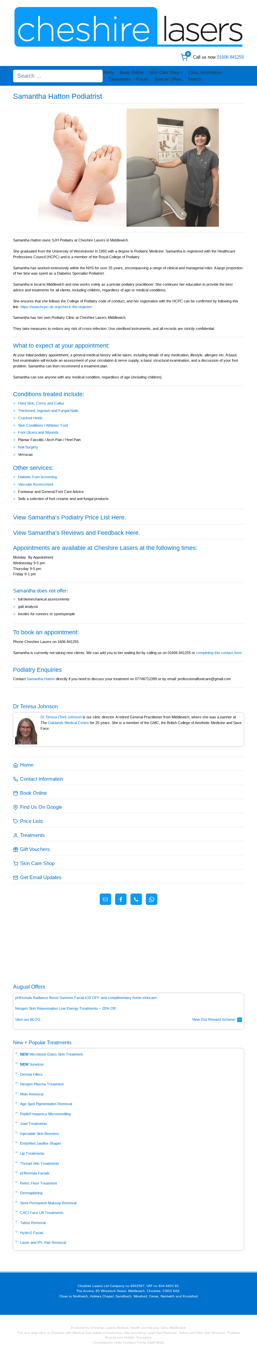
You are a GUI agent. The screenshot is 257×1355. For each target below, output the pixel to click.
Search (194, 79)
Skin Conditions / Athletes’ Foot (43, 425)
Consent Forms (134, 1342)
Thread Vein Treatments (39, 1163)
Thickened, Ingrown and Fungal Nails (48, 411)
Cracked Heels (30, 418)
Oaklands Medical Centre (68, 723)
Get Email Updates (41, 877)
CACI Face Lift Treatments (42, 1213)
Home (108, 72)
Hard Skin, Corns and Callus (41, 403)
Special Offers (168, 79)
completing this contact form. (219, 653)
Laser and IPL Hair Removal (43, 1242)
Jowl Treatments (33, 1124)
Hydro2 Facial (31, 1233)
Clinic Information (205, 72)
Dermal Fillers (31, 1074)
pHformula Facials (35, 1173)
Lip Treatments (32, 1153)
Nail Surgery (28, 447)
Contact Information (41, 779)
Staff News (155, 1342)
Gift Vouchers (35, 849)
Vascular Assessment (35, 484)
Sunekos (36, 1064)
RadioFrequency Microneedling (45, 1114)
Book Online (132, 72)
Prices (142, 79)
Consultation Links (108, 1342)
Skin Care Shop (164, 72)
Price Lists (31, 821)
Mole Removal (31, 1094)
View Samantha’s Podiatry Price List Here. (69, 517)
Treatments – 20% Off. (98, 1008)
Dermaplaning (31, 1193)
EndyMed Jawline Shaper (40, 1143)
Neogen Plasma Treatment (42, 1084)
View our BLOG (27, 1019)
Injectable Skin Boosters (39, 1134)
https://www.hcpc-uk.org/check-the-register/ (56, 307)
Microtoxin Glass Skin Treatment (56, 1054)
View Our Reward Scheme (213, 1019)
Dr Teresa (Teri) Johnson (61, 717)
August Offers (29, 987)
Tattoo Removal (33, 1223)
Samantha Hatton (41, 679)
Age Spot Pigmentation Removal (46, 1104)
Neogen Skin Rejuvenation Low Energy (47, 1008)
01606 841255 (230, 57)
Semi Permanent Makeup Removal (48, 1203)
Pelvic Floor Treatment (38, 1183)
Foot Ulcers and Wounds (38, 432)
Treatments (119, 79)
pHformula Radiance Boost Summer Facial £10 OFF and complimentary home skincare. (86, 998)
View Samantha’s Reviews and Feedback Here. (76, 532)
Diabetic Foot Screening (37, 477)
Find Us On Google (41, 807)
